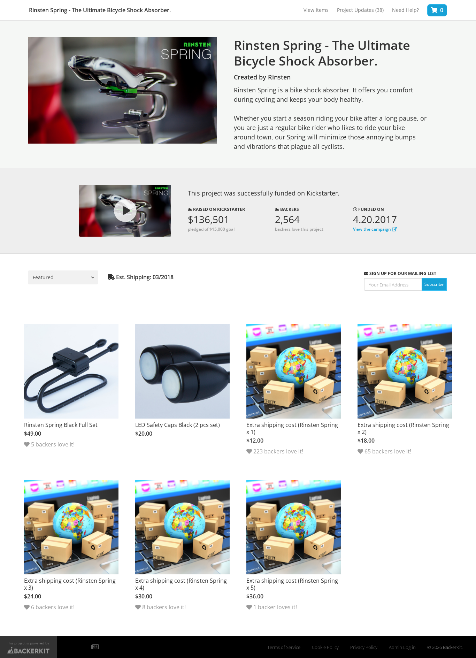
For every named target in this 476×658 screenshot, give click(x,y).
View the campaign (372, 229)
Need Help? (405, 10)
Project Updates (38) (360, 10)
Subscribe (434, 284)
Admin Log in (402, 647)
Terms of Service (283, 647)
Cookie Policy (325, 647)
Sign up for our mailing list (402, 273)
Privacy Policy (363, 647)
